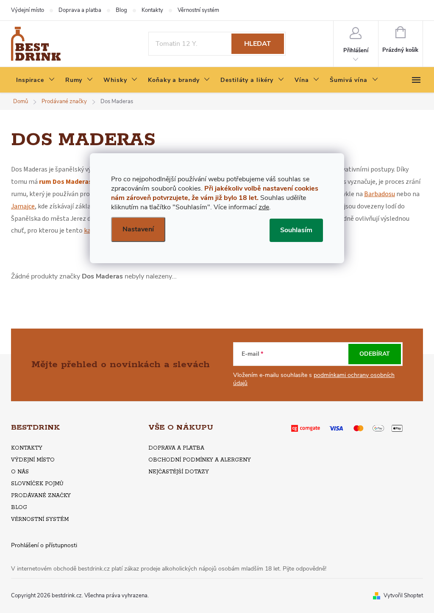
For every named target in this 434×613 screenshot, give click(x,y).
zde (264, 207)
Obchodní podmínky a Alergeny (199, 460)
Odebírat (374, 354)
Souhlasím (296, 230)
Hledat (257, 43)
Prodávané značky (41, 495)
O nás (20, 472)
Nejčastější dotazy (178, 472)
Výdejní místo (27, 10)
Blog (121, 10)
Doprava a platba (79, 10)
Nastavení (138, 229)
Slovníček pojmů (37, 484)
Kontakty (152, 10)
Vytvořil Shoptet (403, 595)
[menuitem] (35, 80)
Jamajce (23, 206)
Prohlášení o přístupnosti (44, 545)
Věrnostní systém (198, 10)
